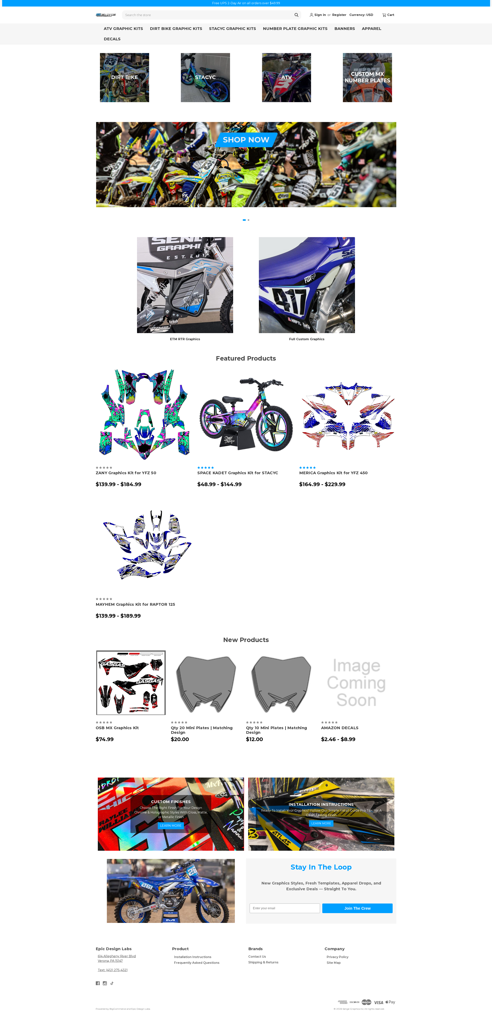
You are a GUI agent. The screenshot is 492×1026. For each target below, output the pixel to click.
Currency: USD (361, 15)
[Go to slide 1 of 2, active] (244, 220)
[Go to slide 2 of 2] (248, 220)
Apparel (371, 28)
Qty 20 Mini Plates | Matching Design (202, 730)
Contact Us (257, 956)
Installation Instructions (192, 957)
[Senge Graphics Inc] (106, 15)
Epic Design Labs (140, 1008)
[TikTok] (112, 983)
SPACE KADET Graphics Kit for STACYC (237, 473)
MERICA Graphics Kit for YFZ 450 (333, 473)
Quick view (144, 415)
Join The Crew (357, 908)
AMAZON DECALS (339, 728)
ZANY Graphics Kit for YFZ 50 (126, 473)
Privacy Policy (337, 957)
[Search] (296, 15)
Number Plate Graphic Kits (295, 28)
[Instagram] (105, 983)
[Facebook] (98, 983)
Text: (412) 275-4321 (113, 970)
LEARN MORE (171, 825)
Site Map (334, 963)
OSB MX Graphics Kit (117, 728)
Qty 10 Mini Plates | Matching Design (276, 730)
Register (339, 15)
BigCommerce (118, 1008)
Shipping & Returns (263, 962)
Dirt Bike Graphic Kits (176, 28)
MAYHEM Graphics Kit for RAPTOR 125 (135, 604)
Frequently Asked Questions (196, 963)
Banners (344, 28)
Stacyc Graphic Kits (232, 28)
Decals (112, 39)
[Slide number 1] (246, 164)
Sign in (319, 15)
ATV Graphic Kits (123, 28)
